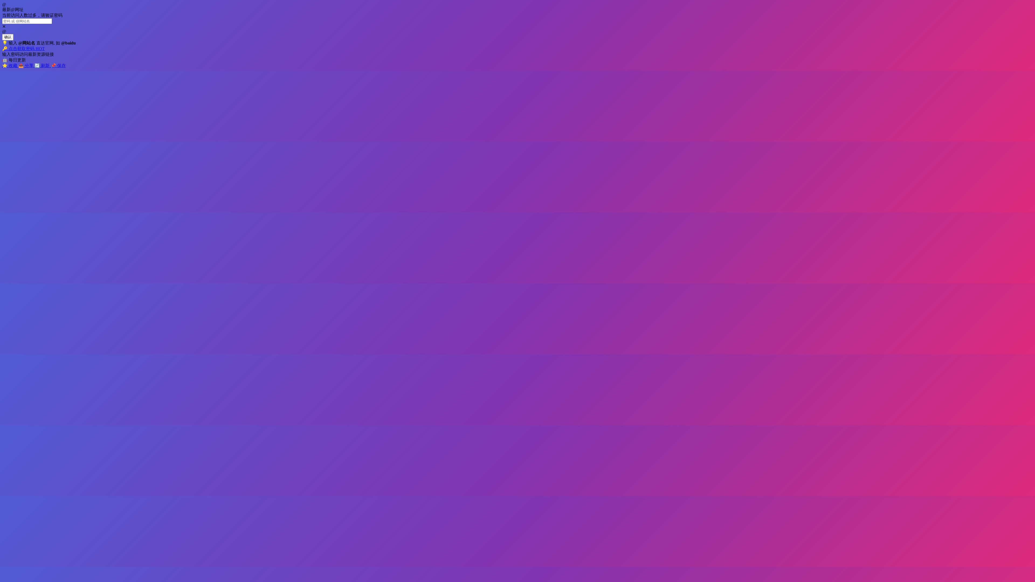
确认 (7, 37)
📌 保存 (58, 65)
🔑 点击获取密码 (23, 48)
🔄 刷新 (42, 65)
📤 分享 (26, 65)
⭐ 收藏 (10, 65)
